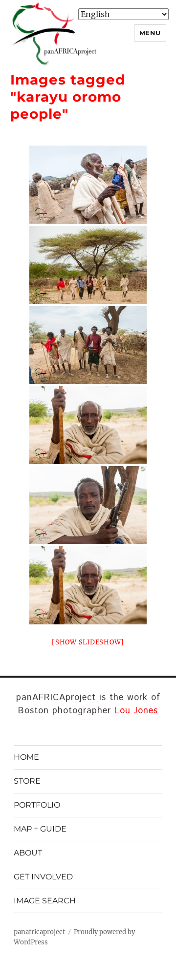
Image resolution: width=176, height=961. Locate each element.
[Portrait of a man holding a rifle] (88, 505)
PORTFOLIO (37, 805)
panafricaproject (39, 932)
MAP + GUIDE (40, 828)
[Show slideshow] (88, 642)
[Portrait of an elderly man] (88, 425)
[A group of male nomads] (88, 185)
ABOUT (28, 852)
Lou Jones (136, 711)
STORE (27, 781)
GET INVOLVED (43, 876)
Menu (150, 33)
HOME (26, 757)
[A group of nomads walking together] (88, 265)
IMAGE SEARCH (45, 900)
